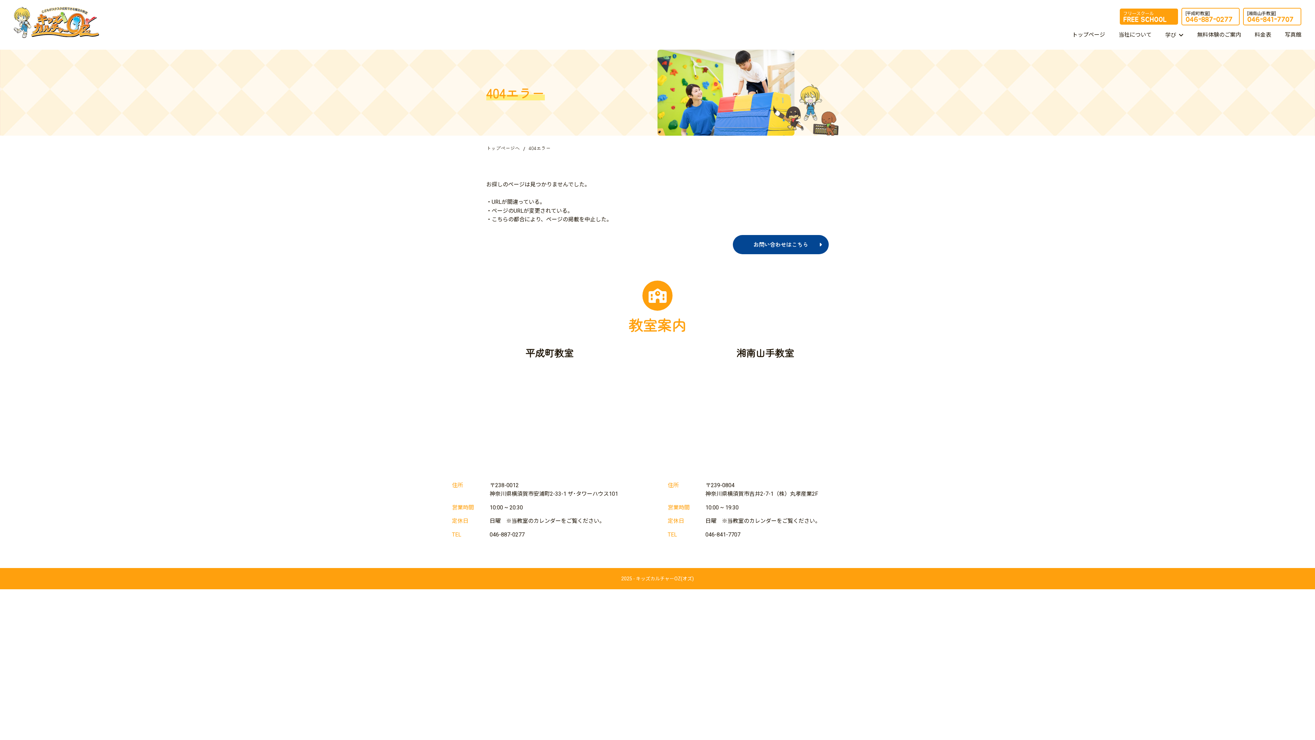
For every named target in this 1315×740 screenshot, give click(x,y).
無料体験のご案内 (1219, 35)
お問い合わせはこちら (780, 244)
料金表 (1263, 35)
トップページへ (503, 148)
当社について (1135, 35)
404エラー (540, 148)
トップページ (1088, 35)
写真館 (1293, 35)
